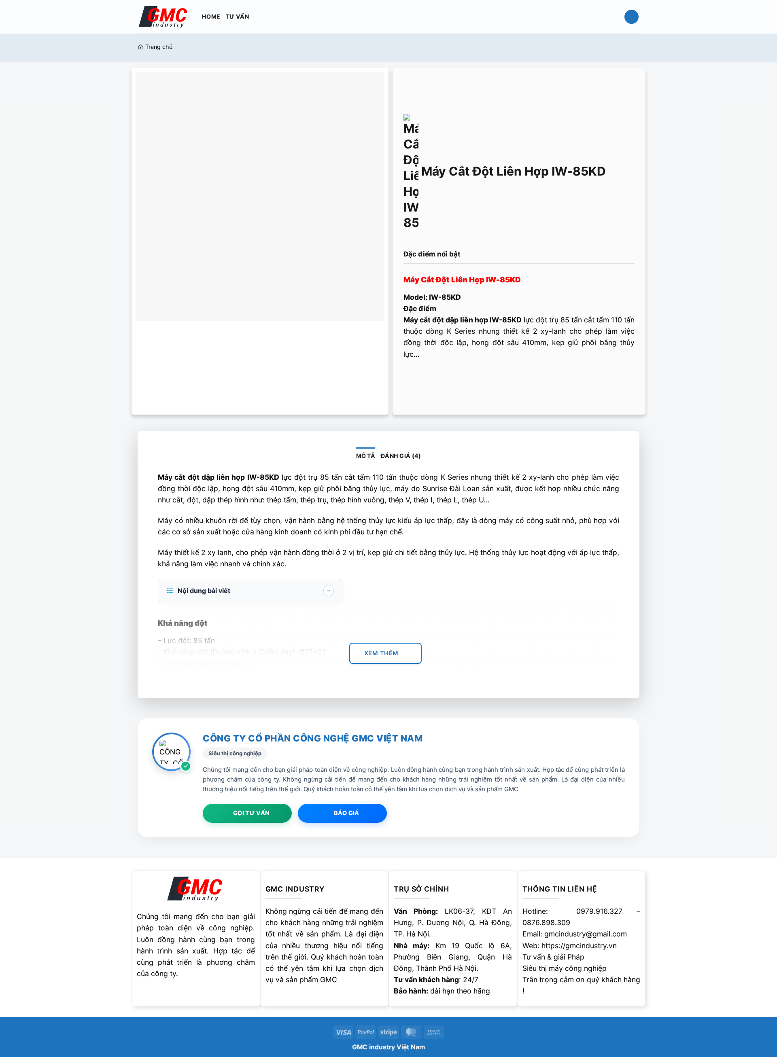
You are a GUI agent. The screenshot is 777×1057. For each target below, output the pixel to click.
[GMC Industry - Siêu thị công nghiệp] (164, 16)
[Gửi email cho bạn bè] (443, 378)
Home (211, 16)
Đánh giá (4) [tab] (401, 455)
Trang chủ (158, 47)
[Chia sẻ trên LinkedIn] (476, 378)
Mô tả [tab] (365, 455)
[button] (631, 17)
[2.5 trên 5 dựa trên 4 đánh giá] (519, 240)
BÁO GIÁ (346, 813)
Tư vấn (237, 16)
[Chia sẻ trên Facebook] (411, 378)
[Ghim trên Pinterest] (459, 378)
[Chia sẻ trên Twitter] (427, 378)
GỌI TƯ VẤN (251, 813)
